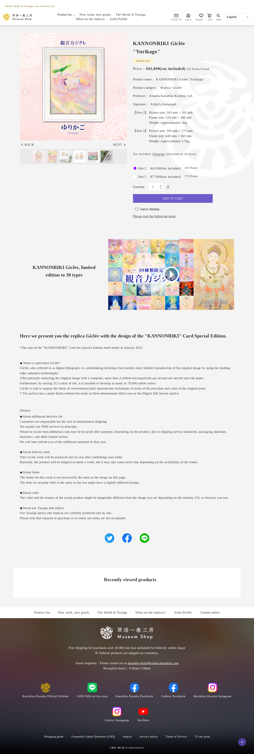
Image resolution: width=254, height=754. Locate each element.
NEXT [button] (117, 144)
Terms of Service (176, 736)
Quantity (139, 186)
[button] (121, 91)
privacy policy (149, 736)
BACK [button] (29, 144)
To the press (202, 736)
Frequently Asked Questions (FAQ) (93, 736)
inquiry (127, 736)
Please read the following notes (154, 216)
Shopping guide (54, 736)
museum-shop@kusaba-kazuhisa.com (153, 663)
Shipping (158, 154)
